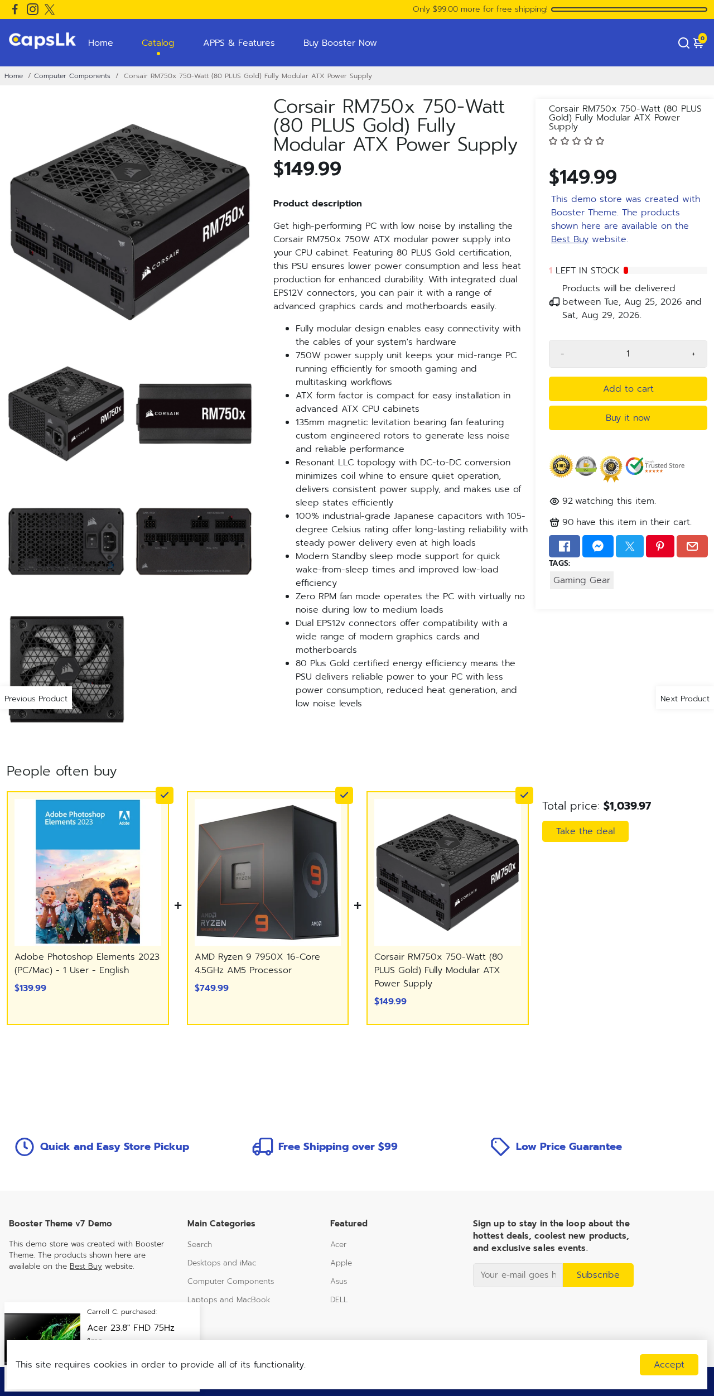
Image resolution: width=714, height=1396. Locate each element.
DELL (339, 1300)
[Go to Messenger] (598, 546)
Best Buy (569, 239)
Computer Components (72, 76)
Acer (338, 1244)
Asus (338, 1281)
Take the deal (585, 831)
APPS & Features (239, 43)
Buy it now (628, 418)
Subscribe (598, 1275)
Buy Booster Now (340, 43)
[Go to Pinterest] (660, 546)
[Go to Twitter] (49, 9)
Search (199, 1244)
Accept (669, 1364)
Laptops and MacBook (228, 1300)
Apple (341, 1263)
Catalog (158, 43)
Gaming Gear (581, 580)
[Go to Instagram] (33, 9)
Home (100, 43)
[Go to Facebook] (15, 9)
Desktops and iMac (221, 1263)
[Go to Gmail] (692, 546)
